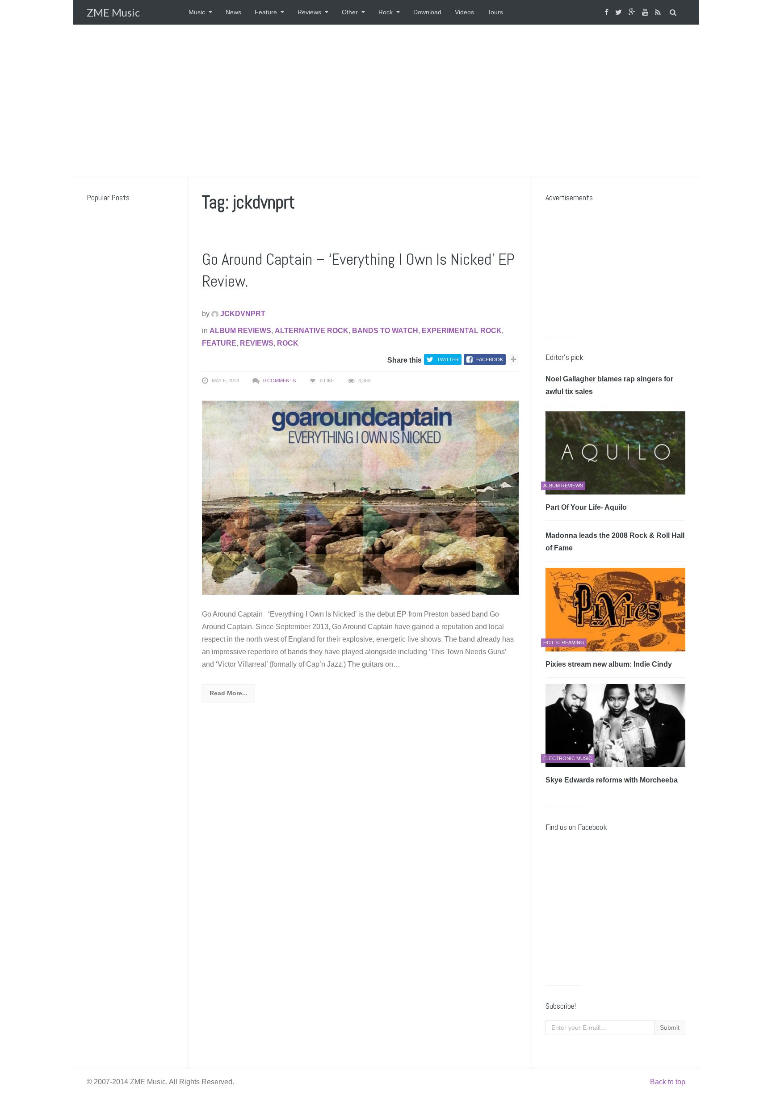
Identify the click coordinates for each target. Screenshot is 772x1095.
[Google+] (633, 12)
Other (350, 12)
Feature (266, 12)
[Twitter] (619, 12)
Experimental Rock (462, 330)
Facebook (489, 359)
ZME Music (113, 12)
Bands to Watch (385, 330)
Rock (385, 12)
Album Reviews (240, 330)
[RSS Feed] (659, 12)
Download (427, 12)
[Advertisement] (386, 100)
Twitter (448, 359)
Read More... (229, 693)
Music (197, 12)
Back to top (667, 1082)
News (233, 12)
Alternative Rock (311, 330)
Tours (495, 12)
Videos (464, 12)
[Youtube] (646, 12)
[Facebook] (607, 12)
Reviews (309, 12)
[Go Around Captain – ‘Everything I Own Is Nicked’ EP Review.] (360, 497)
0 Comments (279, 380)
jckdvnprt (241, 313)
